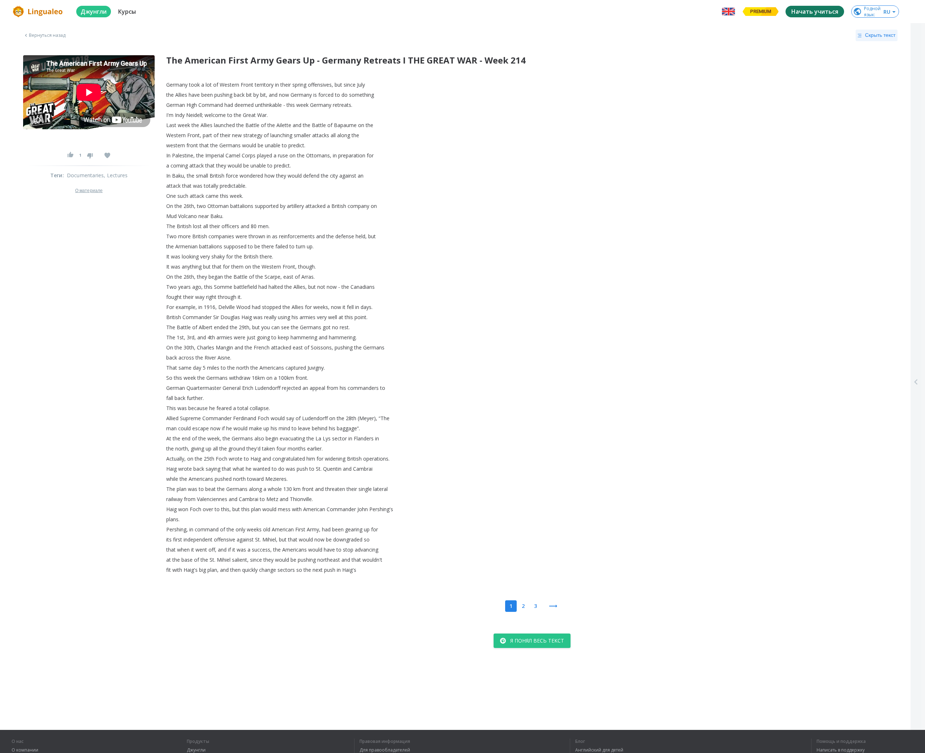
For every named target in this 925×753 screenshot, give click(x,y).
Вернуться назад (47, 35)
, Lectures (116, 175)
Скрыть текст (880, 35)
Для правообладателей (385, 750)
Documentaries (85, 175)
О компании (25, 750)
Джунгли (196, 750)
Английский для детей (599, 750)
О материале (89, 190)
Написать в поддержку (841, 750)
